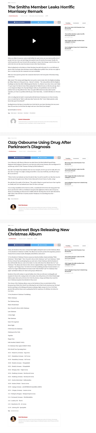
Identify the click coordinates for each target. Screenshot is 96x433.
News (42, 15)
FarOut (19, 110)
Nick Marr (26, 113)
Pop (31, 238)
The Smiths (32, 113)
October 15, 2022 (24, 15)
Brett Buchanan (12, 151)
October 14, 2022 (22, 238)
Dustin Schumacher (13, 15)
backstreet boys (14, 410)
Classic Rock (38, 15)
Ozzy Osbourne (14, 198)
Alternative (13, 2)
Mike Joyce (13, 113)
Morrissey (20, 113)
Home (9, 2)
